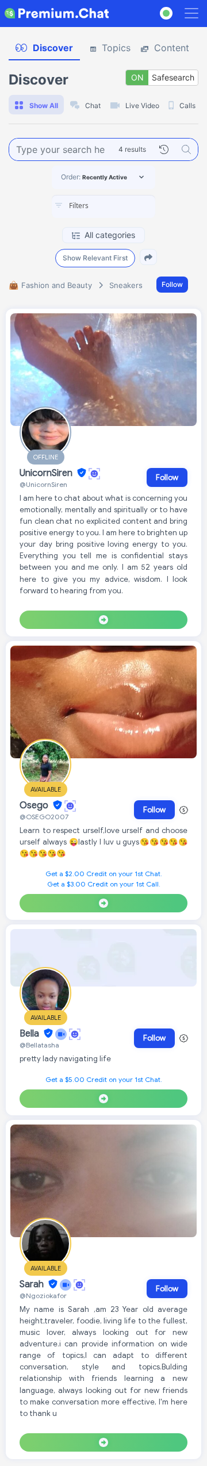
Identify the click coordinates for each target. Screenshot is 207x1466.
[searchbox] (120, 206)
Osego (35, 805)
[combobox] (103, 206)
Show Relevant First (95, 258)
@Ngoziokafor (43, 1295)
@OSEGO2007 (44, 816)
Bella (30, 1033)
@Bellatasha (39, 1045)
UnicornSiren (47, 473)
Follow (172, 284)
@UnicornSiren (43, 484)
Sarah (33, 1284)
